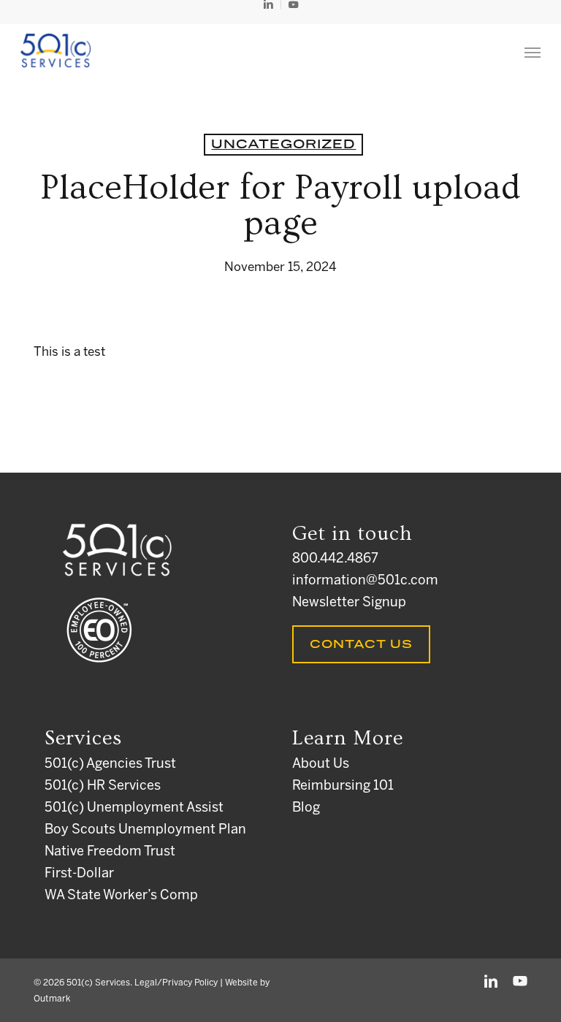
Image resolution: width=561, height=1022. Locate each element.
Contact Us (361, 644)
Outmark (52, 999)
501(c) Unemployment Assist (134, 808)
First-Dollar (79, 874)
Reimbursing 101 (343, 786)
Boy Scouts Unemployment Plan (145, 830)
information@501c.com (365, 581)
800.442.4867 (335, 559)
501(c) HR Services (103, 786)
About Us (320, 764)
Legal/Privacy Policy (176, 983)
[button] (532, 52)
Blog (306, 808)
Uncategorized (283, 144)
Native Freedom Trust (110, 852)
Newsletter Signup (349, 603)
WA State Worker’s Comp (121, 896)
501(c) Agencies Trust (110, 764)
